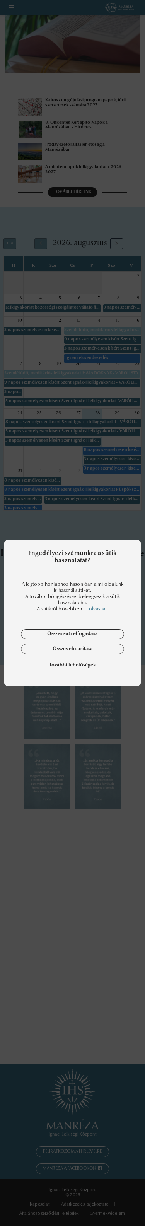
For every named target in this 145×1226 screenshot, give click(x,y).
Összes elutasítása (73, 648)
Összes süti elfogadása (72, 633)
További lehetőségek (72, 665)
